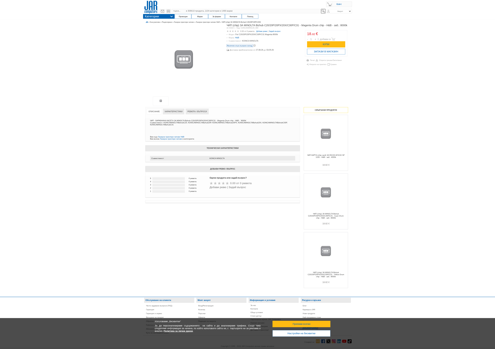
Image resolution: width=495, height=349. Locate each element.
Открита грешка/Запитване (330, 60)
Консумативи (155, 22)
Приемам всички (301, 324)
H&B (237, 37)
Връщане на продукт (155, 317)
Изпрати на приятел (317, 64)
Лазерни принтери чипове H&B (208, 22)
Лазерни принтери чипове (184, 22)
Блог (305, 306)
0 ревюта (250, 31)
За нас (253, 305)
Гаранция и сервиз (154, 313)
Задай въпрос (275, 31)
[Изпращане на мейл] (162, 11)
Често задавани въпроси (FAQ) (159, 306)
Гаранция (150, 310)
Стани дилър (255, 316)
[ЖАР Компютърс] (151, 6)
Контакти (254, 309)
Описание (154, 111)
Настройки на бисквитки (301, 333)
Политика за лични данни (178, 331)
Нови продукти (309, 313)
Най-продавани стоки (312, 317)
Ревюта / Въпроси (197, 111)
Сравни (333, 64)
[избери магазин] (168, 11)
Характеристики (174, 111)
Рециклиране (167, 22)
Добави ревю (261, 31)
